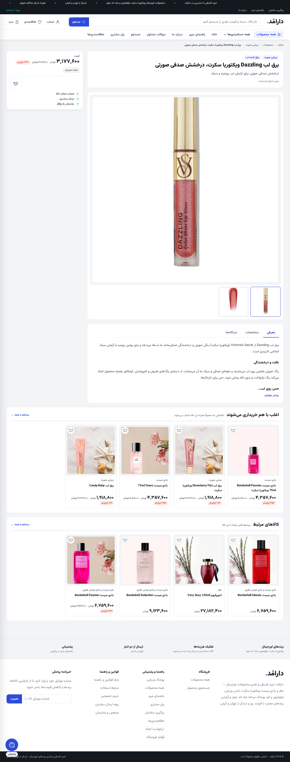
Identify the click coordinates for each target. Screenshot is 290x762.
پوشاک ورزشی (155, 679)
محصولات (268, 45)
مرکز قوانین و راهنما (106, 679)
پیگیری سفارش (276, 10)
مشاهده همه (20, 415)
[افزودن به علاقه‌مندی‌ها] (15, 84)
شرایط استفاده (109, 688)
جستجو (135, 34)
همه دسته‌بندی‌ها (238, 34)
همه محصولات (266, 34)
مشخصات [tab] (252, 332)
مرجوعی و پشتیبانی (107, 712)
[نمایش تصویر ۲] (233, 302)
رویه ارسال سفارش (107, 704)
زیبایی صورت (252, 45)
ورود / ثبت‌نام (13, 10)
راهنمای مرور (197, 34)
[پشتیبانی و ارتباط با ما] (11, 744)
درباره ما (242, 10)
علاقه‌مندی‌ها (95, 34)
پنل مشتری (118, 34)
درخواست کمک (154, 729)
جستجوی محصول (198, 688)
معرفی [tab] (271, 332)
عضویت (14, 699)
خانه (214, 34)
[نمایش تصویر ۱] (265, 302)
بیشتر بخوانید (271, 395)
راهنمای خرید (257, 10)
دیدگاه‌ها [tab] (231, 332)
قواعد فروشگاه (155, 737)
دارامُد (275, 22)
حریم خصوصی (110, 696)
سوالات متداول (156, 34)
